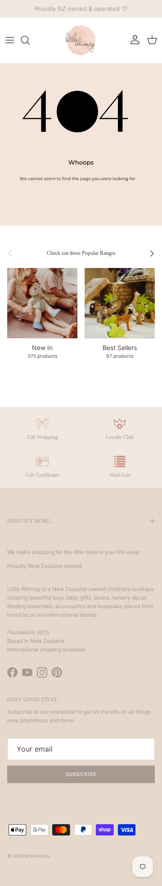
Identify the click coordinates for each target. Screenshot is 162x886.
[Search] (30, 40)
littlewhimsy (37, 855)
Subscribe (81, 774)
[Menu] (10, 40)
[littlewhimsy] (81, 40)
